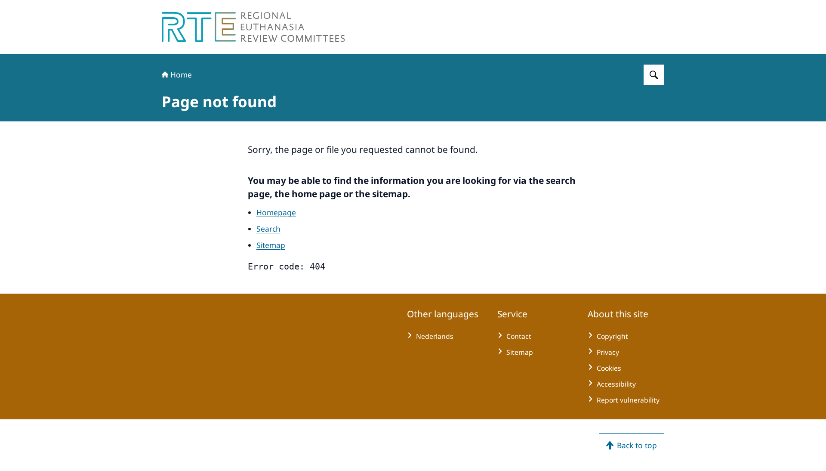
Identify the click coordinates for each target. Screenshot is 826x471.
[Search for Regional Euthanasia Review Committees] (654, 75)
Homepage (276, 212)
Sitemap (270, 245)
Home (181, 74)
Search (268, 228)
